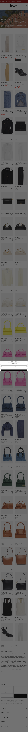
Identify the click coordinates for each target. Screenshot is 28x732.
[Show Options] (26, 366)
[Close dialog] (27, 361)
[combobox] (20, 366)
